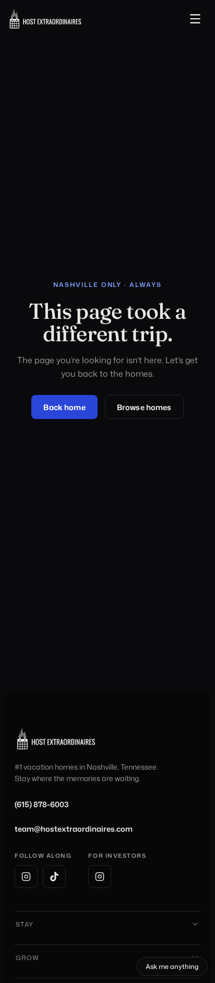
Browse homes (144, 407)
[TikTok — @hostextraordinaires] (54, 876)
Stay (25, 924)
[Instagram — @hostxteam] (99, 876)
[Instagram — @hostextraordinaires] (26, 876)
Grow (28, 957)
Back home (64, 407)
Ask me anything (177, 968)
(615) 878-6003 (42, 804)
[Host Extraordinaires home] (45, 19)
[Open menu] (195, 18)
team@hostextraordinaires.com (74, 828)
